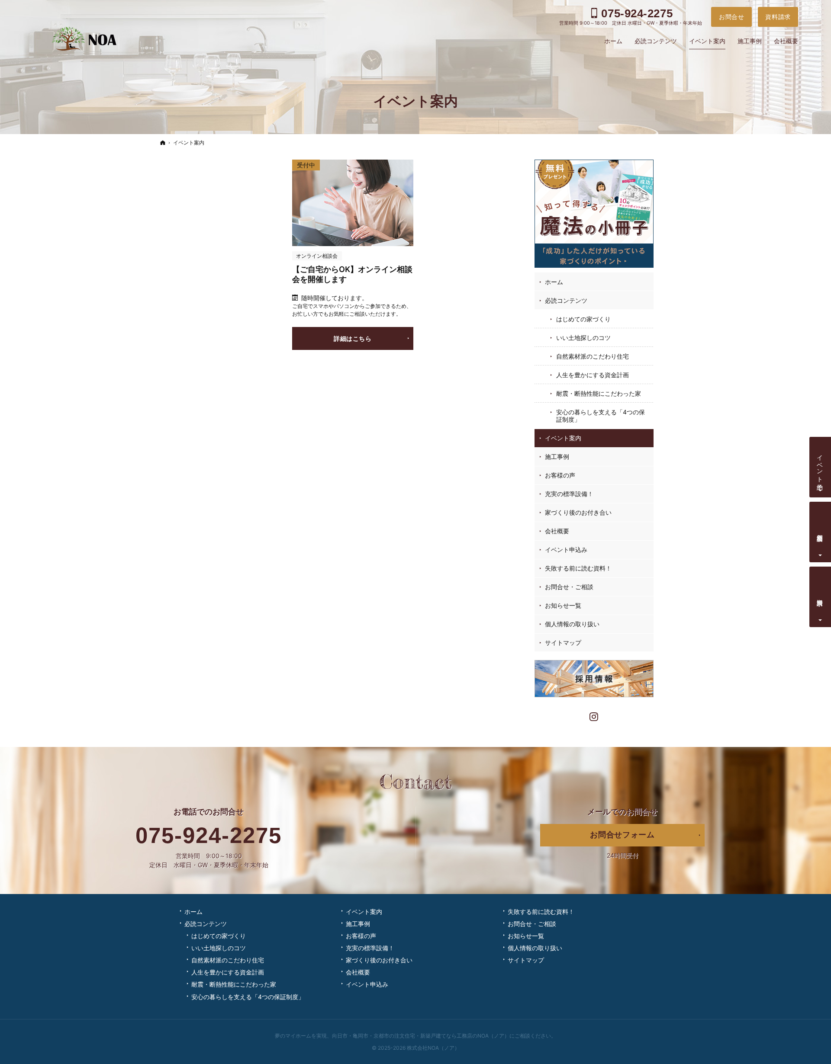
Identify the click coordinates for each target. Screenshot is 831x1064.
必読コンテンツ (566, 300)
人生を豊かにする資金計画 (592, 374)
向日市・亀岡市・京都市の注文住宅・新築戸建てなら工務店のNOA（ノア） (420, 1035)
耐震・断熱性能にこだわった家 (598, 393)
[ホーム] (162, 142)
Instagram (594, 715)
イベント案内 (563, 438)
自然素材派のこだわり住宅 (592, 356)
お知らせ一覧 (563, 605)
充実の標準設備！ (569, 493)
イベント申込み (566, 549)
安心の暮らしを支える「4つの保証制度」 (600, 415)
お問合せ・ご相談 (569, 586)
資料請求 (820, 595)
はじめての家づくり (583, 319)
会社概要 (557, 531)
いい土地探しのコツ (583, 337)
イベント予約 (820, 465)
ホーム (554, 281)
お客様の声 (560, 475)
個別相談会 (820, 531)
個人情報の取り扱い (572, 624)
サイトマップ (563, 642)
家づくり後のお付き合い (578, 512)
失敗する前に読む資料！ (578, 568)
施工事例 (557, 456)
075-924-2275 (208, 835)
